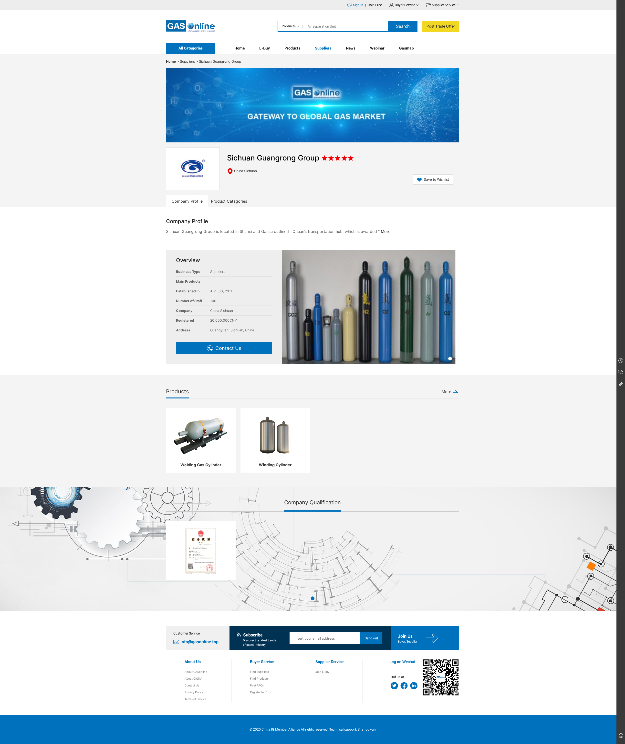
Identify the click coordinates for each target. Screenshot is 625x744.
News (350, 48)
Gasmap (406, 48)
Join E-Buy (322, 672)
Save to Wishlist (436, 179)
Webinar (377, 48)
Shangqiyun (367, 729)
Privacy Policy (194, 692)
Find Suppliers (259, 672)
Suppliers (323, 48)
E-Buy (264, 48)
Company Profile (187, 201)
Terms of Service (195, 699)
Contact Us (192, 685)
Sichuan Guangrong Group (220, 61)
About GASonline (196, 672)
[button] (450, 358)
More (385, 231)
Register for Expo (261, 692)
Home (239, 48)
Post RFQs (257, 685)
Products (289, 26)
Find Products (259, 678)
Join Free (375, 5)
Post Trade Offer (441, 26)
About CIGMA (193, 678)
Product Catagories (229, 201)
